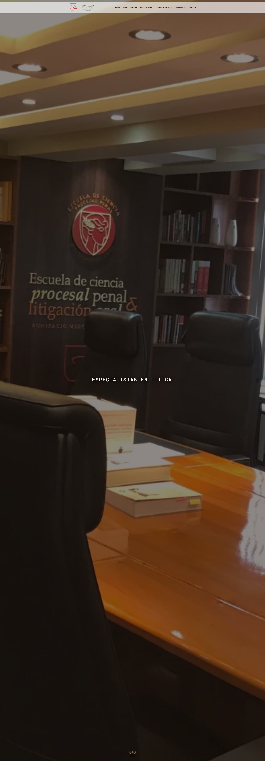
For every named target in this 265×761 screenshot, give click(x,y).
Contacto (192, 7)
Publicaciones (146, 7)
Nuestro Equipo (163, 7)
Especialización (130, 7)
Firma (117, 7)
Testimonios (180, 7)
